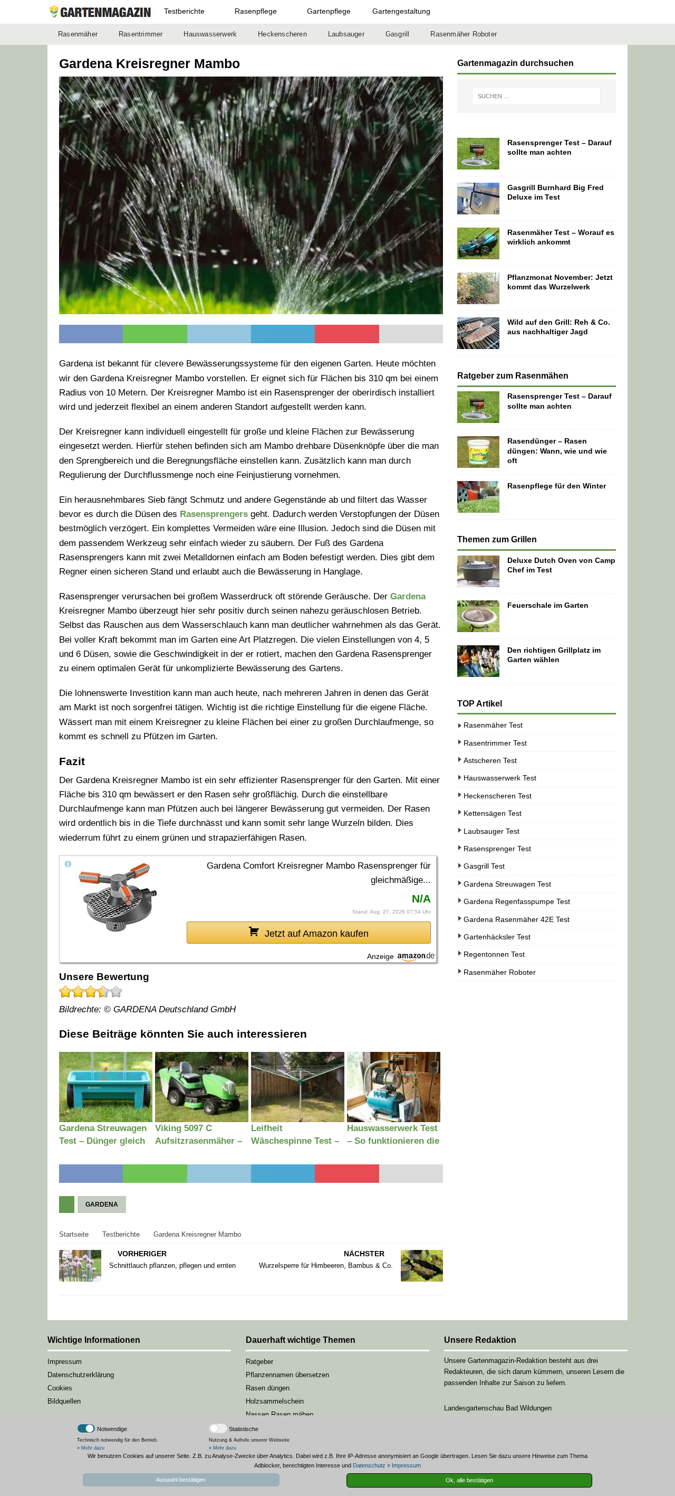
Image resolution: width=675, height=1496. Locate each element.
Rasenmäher (78, 34)
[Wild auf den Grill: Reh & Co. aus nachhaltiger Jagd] (478, 333)
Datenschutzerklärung (80, 1375)
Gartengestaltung (401, 11)
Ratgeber (259, 1362)
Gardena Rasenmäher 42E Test (517, 919)
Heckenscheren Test (498, 796)
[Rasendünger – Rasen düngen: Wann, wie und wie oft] (478, 452)
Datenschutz (369, 1465)
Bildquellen (64, 1401)
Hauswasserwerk (210, 34)
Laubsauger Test (491, 831)
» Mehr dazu (90, 1448)
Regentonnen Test (494, 954)
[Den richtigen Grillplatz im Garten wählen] (478, 661)
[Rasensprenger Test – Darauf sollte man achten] (478, 154)
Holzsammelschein (275, 1401)
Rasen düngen (268, 1388)
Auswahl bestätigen (181, 1479)
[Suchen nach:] (536, 96)
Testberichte (184, 11)
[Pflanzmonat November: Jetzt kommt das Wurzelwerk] (478, 288)
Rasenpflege (256, 11)
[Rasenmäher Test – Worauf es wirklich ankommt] (478, 243)
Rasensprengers (214, 514)
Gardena (408, 596)
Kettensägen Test (493, 813)
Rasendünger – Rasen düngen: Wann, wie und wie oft (557, 450)
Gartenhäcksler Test (497, 937)
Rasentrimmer (140, 34)
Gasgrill (397, 34)
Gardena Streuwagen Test (507, 884)
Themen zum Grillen (497, 539)
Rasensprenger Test (497, 848)
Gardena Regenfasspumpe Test (517, 901)
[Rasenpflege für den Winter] (478, 497)
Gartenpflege (329, 11)
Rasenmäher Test (493, 725)
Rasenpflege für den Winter (556, 486)
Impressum (64, 1362)
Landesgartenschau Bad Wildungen (498, 1408)
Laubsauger (346, 34)
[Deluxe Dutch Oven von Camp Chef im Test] (478, 571)
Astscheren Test (490, 760)
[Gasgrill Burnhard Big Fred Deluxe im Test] (478, 198)
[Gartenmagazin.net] (100, 12)
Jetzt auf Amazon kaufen (317, 933)
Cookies (59, 1388)
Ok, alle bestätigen (469, 1480)
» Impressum (404, 1465)
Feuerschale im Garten (548, 605)
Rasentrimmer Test (495, 743)
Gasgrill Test (484, 866)
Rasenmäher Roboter (463, 34)
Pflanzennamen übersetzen (287, 1375)
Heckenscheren (282, 34)
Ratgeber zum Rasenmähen (512, 375)
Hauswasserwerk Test (500, 778)
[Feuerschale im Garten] (478, 616)
